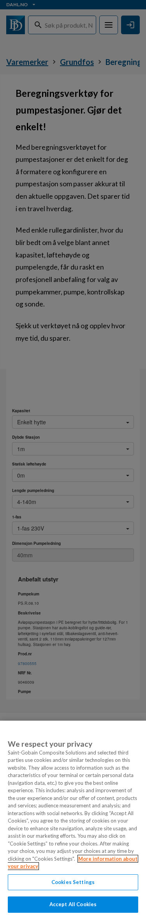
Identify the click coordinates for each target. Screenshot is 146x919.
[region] (73, 820)
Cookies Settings (73, 882)
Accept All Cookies (73, 904)
